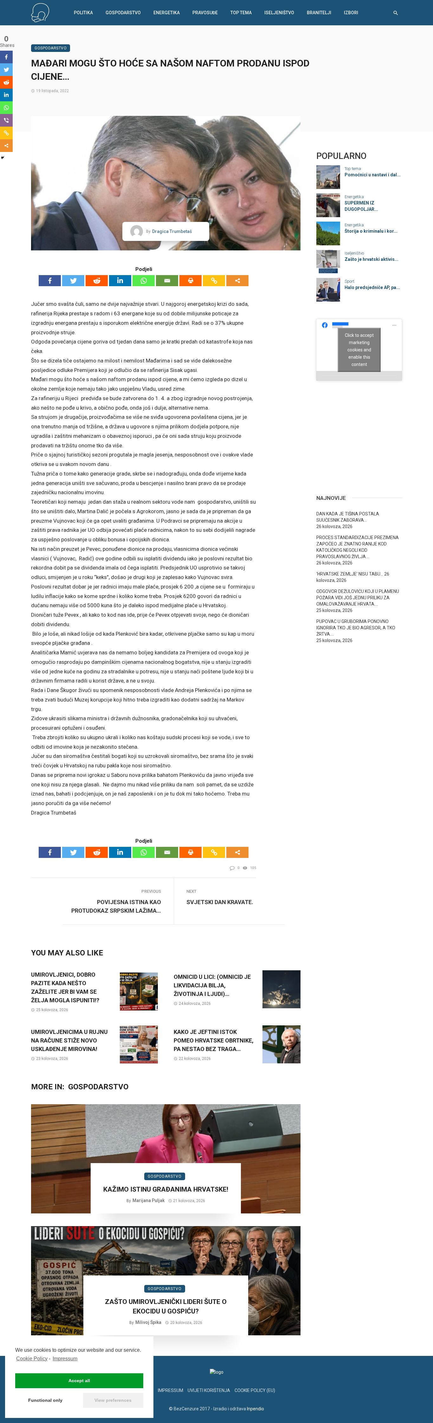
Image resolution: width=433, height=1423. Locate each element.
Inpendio (255, 1408)
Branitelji (319, 12)
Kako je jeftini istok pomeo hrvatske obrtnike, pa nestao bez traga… (214, 1040)
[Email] (167, 280)
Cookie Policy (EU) (255, 1390)
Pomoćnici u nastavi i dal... (373, 174)
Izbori (351, 12)
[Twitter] (73, 280)
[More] (237, 280)
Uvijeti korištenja (209, 1390)
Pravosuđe (205, 12)
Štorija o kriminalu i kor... (371, 231)
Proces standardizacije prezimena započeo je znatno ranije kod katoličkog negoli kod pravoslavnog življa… (357, 547)
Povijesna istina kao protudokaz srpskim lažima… (116, 906)
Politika (83, 12)
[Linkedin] (120, 280)
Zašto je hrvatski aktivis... (371, 259)
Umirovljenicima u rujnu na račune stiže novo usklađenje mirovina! (69, 1040)
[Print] (190, 280)
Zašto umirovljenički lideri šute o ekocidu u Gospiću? (166, 1306)
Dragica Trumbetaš (172, 231)
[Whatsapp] (143, 280)
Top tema (241, 12)
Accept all (79, 1380)
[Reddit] (97, 280)
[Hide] (2, 157)
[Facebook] (50, 280)
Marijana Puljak (148, 1200)
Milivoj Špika (148, 1322)
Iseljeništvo (279, 12)
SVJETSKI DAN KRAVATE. (219, 902)
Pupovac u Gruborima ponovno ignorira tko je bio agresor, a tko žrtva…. (355, 628)
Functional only (45, 1400)
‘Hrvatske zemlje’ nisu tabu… (349, 573)
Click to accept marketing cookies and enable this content (359, 349)
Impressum (65, 1358)
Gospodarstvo (123, 12)
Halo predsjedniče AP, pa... (372, 287)
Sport (349, 281)
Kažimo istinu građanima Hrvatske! (165, 1189)
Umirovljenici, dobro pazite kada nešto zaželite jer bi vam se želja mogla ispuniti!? (65, 987)
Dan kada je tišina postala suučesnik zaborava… (347, 517)
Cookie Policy (32, 1358)
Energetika (166, 12)
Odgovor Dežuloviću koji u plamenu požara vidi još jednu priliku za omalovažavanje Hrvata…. (357, 598)
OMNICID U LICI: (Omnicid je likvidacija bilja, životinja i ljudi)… (212, 985)
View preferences (113, 1400)
